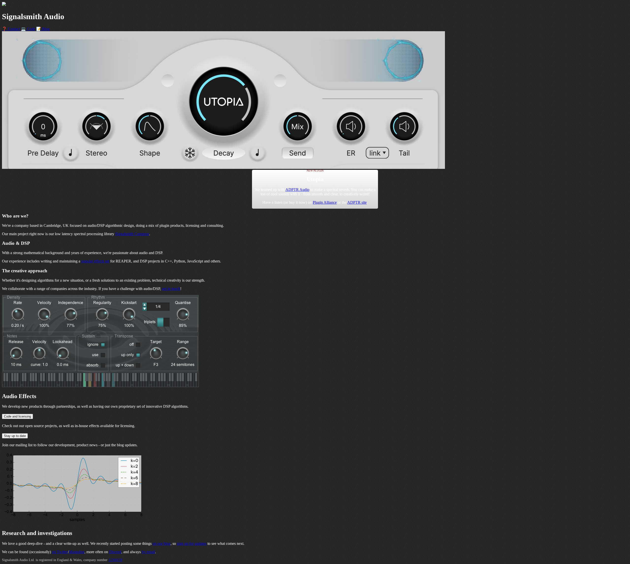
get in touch (171, 289)
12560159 (115, 560)
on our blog (162, 543)
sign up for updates (191, 543)
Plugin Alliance (325, 202)
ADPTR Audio (297, 190)
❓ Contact (11, 29)
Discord (115, 552)
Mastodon (76, 552)
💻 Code (28, 29)
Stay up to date (15, 436)
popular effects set (95, 261)
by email (148, 552)
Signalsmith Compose (132, 234)
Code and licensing (17, 416)
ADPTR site (357, 202)
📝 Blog (43, 29)
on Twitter (60, 552)
